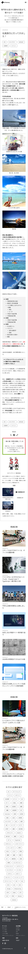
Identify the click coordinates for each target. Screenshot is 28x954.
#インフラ (13, 825)
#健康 (21, 806)
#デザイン (10, 873)
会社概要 (18, 929)
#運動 (7, 810)
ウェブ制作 (4, 929)
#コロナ (14, 851)
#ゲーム (9, 840)
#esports (19, 832)
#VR (16, 881)
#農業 (8, 855)
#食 (16, 821)
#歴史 (7, 817)
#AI (8, 791)
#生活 (13, 817)
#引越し (14, 802)
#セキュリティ (10, 832)
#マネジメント (9, 844)
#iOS (20, 885)
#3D (7, 896)
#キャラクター (12, 42)
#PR (4, 42)
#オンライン (8, 877)
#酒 (6, 825)
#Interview (7, 814)
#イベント (14, 45)
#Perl (8, 885)
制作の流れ (4, 928)
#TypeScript (17, 840)
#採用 (15, 814)
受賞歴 (17, 933)
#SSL (22, 881)
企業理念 (18, 928)
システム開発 (5, 933)
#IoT (22, 799)
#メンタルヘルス (17, 862)
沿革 (17, 931)
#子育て (7, 829)
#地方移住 (20, 829)
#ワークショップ (16, 791)
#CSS (21, 836)
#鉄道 (20, 851)
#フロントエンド (9, 866)
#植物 (7, 806)
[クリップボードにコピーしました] (17, 435)
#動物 (15, 836)
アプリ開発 (4, 931)
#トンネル (19, 870)
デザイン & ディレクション (8, 935)
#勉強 (8, 862)
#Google (9, 888)
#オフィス (17, 795)
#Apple (14, 892)
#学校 (13, 896)
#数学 (21, 821)
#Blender (20, 896)
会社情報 (18, 926)
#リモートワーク (18, 844)
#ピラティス (19, 866)
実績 (3, 938)
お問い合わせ (5, 940)
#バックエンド (10, 870)
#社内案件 (7, 799)
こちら (22, 514)
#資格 (20, 855)
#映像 (21, 802)
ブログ (9, 907)
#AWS (7, 892)
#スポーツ (18, 873)
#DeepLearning (17, 888)
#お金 (7, 851)
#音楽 (19, 847)
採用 (17, 938)
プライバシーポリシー (20, 935)
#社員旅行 (6, 45)
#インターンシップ (18, 877)
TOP (2, 907)
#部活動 (20, 817)
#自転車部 (14, 810)
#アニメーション (8, 881)
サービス (4, 926)
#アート (7, 802)
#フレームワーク (10, 847)
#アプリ (20, 825)
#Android (14, 899)
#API (20, 892)
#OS (14, 885)
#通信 (13, 829)
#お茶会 (21, 814)
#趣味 (14, 855)
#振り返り (21, 42)
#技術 (21, 858)
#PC (7, 858)
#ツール (10, 795)
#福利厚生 (14, 858)
